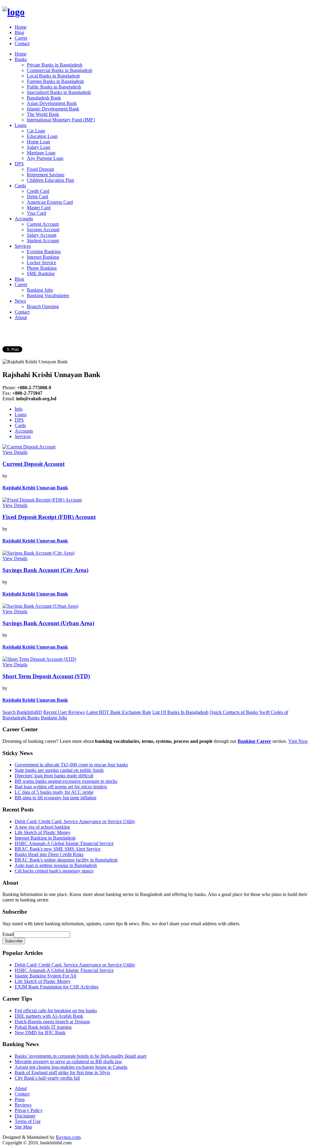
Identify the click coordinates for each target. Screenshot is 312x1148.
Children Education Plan (50, 180)
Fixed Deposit (40, 169)
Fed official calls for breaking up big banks (56, 1010)
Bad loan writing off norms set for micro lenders (61, 786)
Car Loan (36, 130)
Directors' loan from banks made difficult (54, 775)
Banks (21, 59)
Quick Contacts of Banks (234, 712)
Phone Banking (42, 268)
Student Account (43, 240)
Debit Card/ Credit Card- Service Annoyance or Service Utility (75, 821)
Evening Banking (44, 251)
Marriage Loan (41, 152)
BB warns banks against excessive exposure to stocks (66, 781)
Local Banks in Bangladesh (53, 75)
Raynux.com (68, 1137)
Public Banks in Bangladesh (54, 86)
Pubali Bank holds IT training (43, 1027)
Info (19, 409)
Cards (20, 185)
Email (8, 934)
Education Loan (42, 136)
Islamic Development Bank (53, 108)
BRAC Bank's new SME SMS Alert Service (58, 848)
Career (21, 38)
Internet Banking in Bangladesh (45, 837)
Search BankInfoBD (22, 712)
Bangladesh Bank (44, 97)
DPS (19, 163)
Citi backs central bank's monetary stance (54, 870)
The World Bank (43, 114)
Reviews (23, 1104)
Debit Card (37, 196)
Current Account (43, 224)
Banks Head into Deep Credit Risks (49, 854)
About (21, 317)
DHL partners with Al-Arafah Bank (49, 1016)
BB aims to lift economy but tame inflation (55, 797)
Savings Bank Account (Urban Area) (48, 623)
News (20, 301)
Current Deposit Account (33, 464)
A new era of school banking (42, 827)
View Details (14, 452)
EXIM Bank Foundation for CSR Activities (56, 986)
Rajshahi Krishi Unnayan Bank (35, 487)
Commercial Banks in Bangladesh (59, 70)
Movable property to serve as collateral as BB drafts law (68, 1061)
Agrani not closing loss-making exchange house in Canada (71, 1067)
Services (23, 246)
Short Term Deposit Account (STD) (46, 676)
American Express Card (50, 202)
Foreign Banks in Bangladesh (55, 81)
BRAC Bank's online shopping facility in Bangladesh (66, 859)
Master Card (39, 207)
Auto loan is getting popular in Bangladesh (56, 865)
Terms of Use (28, 1121)
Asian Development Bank (52, 103)
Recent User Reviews (64, 712)
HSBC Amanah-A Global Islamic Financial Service (64, 843)
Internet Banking (43, 257)
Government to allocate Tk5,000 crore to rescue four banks (71, 764)
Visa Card (36, 213)
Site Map (23, 1126)
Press (20, 1099)
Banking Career (254, 741)
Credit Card (38, 191)
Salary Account (41, 235)
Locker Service (41, 262)
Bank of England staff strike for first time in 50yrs (62, 1072)
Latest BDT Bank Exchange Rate (118, 712)
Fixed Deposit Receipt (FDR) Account (49, 517)
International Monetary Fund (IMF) (61, 119)
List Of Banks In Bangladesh (180, 712)
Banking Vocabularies (48, 295)
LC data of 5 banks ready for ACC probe (54, 792)
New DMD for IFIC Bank (40, 1032)
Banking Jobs (40, 290)
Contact (22, 43)
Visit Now (298, 741)
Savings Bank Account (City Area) (45, 570)
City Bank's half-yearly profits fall (47, 1078)
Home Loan (38, 141)
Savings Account (43, 229)
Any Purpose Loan (45, 158)
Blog (19, 32)
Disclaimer (25, 1115)
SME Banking (41, 273)
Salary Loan (38, 147)
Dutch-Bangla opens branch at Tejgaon (52, 1021)
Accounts (24, 218)
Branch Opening (43, 306)
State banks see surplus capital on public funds (59, 770)
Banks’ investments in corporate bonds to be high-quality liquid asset (80, 1056)
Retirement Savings (45, 174)
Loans (21, 125)
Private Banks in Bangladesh (54, 64)
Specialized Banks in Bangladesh (59, 92)
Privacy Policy (29, 1110)
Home (21, 27)
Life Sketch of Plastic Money (43, 832)
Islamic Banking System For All (45, 975)
